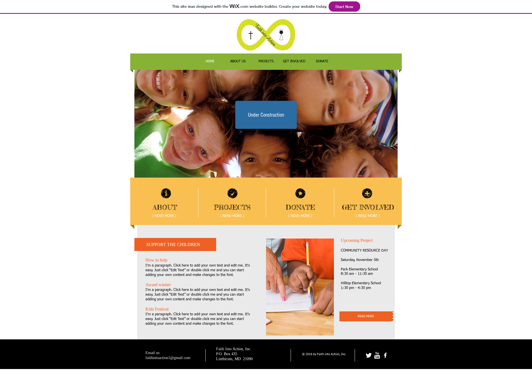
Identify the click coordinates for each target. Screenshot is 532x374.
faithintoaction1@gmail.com (167, 358)
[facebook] (385, 355)
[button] (266, 115)
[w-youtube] (377, 355)
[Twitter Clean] (368, 355)
